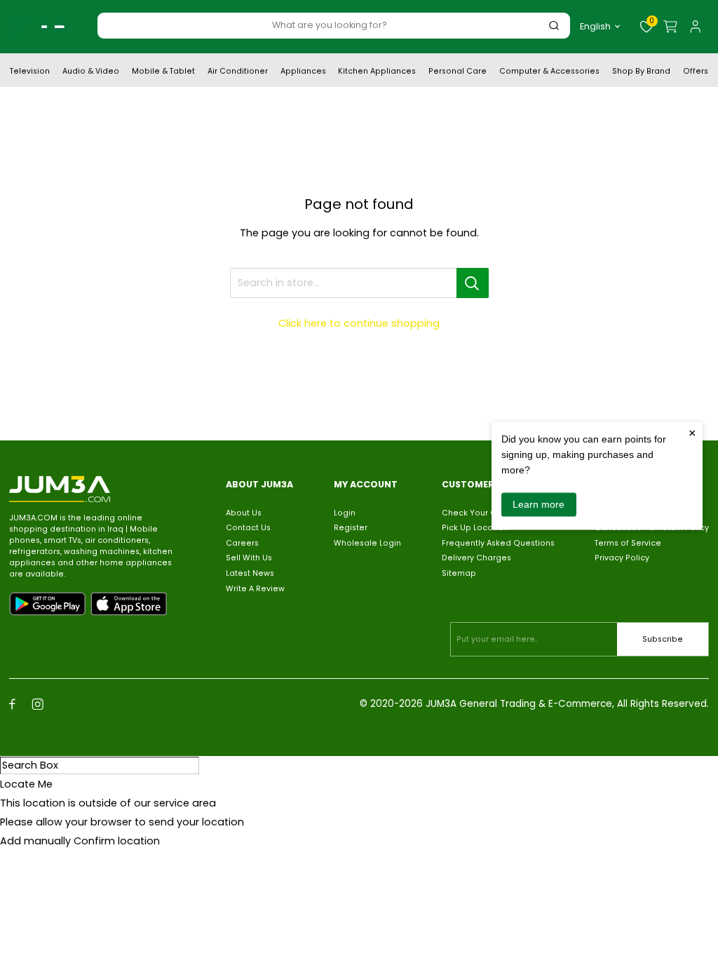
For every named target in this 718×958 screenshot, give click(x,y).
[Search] (554, 25)
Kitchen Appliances (377, 72)
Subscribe (662, 639)
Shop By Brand (641, 72)
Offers (695, 72)
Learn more (538, 504)
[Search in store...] (472, 283)
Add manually (35, 841)
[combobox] (329, 25)
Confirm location (117, 841)
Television (30, 72)
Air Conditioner (238, 72)
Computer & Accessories (549, 72)
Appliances (303, 72)
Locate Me (26, 784)
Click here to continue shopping (359, 323)
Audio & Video (90, 72)
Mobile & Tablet (163, 72)
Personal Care (457, 72)
